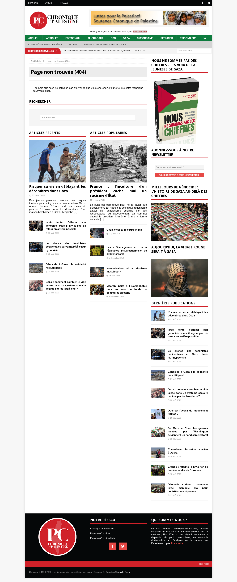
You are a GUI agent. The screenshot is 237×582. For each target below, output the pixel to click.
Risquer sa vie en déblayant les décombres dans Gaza (57, 188)
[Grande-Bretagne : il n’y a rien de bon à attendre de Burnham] (158, 470)
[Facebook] (202, 3)
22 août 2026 (53, 233)
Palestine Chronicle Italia (102, 538)
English (49, 3)
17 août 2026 (175, 495)
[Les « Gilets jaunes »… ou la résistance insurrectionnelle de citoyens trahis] (97, 250)
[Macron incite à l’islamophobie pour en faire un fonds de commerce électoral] (97, 289)
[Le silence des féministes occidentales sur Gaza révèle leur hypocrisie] (36, 247)
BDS (113, 38)
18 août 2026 (175, 456)
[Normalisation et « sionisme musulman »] (97, 272)
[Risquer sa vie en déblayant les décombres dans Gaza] (57, 161)
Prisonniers (188, 38)
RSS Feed (204, 564)
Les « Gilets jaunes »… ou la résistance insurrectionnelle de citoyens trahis (127, 250)
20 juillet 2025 (114, 234)
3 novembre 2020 (116, 297)
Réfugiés (166, 38)
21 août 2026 (53, 254)
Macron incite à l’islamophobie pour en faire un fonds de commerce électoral (127, 289)
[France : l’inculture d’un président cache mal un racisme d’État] (118, 161)
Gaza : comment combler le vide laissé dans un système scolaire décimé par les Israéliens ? (66, 285)
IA (205, 38)
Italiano (64, 3)
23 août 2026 (38, 195)
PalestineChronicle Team (118, 572)
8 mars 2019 (99, 200)
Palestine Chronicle (100, 533)
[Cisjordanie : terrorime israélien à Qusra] (158, 452)
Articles (52, 38)
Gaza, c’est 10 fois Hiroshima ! (125, 229)
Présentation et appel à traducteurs (105, 44)
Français (33, 3)
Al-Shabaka (95, 38)
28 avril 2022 (114, 276)
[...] (75, 212)
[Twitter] (209, 3)
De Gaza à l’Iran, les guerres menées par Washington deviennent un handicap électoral (188, 431)
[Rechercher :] (194, 50)
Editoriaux (72, 38)
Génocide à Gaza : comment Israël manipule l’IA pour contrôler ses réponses (188, 488)
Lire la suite (177, 543)
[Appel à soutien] (148, 23)
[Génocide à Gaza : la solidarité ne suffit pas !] (36, 268)
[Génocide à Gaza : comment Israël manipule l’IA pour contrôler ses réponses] (158, 488)
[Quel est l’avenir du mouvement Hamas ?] (158, 414)
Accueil (33, 38)
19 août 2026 (175, 439)
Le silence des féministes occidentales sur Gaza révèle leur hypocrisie (66, 247)
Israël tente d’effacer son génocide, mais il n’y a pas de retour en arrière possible (66, 225)
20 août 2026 (53, 293)
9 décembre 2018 (116, 258)
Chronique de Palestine (101, 528)
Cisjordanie (145, 38)
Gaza (126, 38)
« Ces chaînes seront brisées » (45, 44)
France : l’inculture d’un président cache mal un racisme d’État (118, 191)
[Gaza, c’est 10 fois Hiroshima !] (97, 233)
